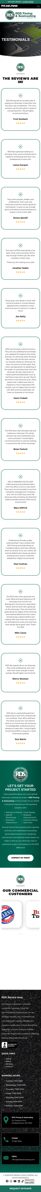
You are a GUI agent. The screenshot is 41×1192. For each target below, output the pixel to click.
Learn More (28, 2)
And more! (27, 823)
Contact (9, 1067)
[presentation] (19, 934)
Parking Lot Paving (14, 812)
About (8, 1061)
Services (9, 1064)
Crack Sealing (29, 812)
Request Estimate (20, 1189)
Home (8, 1059)
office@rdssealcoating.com (23, 1160)
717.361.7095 (9, 6)
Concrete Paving (30, 820)
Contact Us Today (20, 858)
